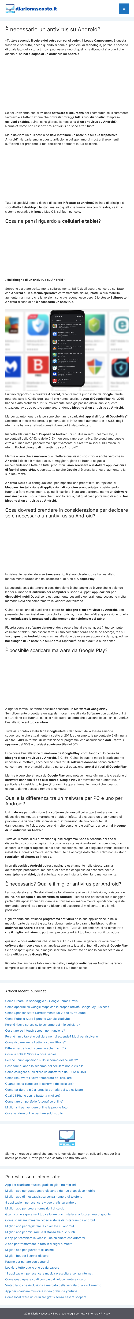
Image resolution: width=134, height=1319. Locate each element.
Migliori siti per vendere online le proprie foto (36, 1107)
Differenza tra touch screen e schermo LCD (35, 1048)
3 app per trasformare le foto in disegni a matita (38, 1244)
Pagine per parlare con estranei (27, 1261)
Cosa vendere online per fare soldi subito (34, 1113)
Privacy (105, 1313)
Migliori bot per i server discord (27, 1255)
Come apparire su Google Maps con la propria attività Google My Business (57, 1007)
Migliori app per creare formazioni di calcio (34, 1208)
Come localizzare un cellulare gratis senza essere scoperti (46, 1297)
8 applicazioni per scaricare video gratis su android (40, 1202)
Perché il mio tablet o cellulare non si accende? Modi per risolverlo (51, 1036)
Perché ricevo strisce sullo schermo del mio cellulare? (42, 1024)
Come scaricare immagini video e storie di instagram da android (50, 1220)
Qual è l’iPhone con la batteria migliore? (33, 1095)
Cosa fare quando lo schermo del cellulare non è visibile (44, 1066)
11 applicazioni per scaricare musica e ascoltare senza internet (48, 1273)
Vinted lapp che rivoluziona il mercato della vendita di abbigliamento (53, 1285)
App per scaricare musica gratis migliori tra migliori (40, 1185)
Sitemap (93, 1313)
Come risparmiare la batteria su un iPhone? (35, 1042)
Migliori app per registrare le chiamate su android (39, 1226)
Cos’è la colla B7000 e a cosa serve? (31, 1054)
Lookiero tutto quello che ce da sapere (32, 1267)
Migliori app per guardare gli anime (29, 1250)
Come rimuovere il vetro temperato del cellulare (38, 1078)
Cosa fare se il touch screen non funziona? (35, 1030)
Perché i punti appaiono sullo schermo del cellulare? (41, 1060)
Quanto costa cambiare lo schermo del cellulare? (39, 1083)
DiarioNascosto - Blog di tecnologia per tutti (58, 1313)
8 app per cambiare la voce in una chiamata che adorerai (45, 1238)
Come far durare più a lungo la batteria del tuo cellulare (44, 1089)
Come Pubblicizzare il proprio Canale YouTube (37, 1018)
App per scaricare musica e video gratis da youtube (41, 1291)
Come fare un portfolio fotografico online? (34, 1101)
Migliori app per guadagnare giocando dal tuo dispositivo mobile (50, 1190)
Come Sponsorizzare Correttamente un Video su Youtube (45, 1013)
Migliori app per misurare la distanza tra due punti (40, 1232)
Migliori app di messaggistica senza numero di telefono (43, 1196)
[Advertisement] (67, 85)
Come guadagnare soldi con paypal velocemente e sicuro (45, 1279)
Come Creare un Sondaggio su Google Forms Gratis (41, 1001)
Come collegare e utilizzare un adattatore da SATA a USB (45, 1072)
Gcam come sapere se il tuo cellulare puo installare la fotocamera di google (58, 1214)
